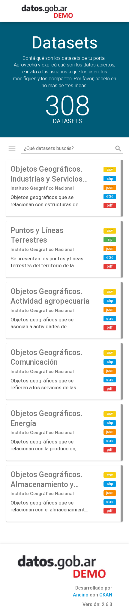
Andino (80, 595)
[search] (118, 148)
